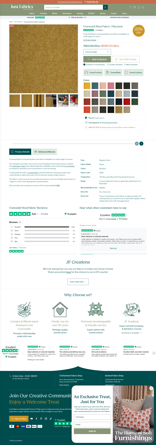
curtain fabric (33, 172)
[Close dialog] (151, 388)
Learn (124, 13)
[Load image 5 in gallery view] (63, 100)
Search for (54, 7)
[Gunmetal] (95, 101)
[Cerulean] (95, 85)
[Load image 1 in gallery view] (14, 100)
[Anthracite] (127, 85)
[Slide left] (137, 144)
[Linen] (127, 109)
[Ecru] (119, 93)
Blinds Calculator (132, 64)
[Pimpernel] (87, 101)
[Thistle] (95, 93)
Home (11, 22)
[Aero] (111, 101)
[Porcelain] (87, 93)
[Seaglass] (103, 93)
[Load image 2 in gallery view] (26, 100)
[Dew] (127, 93)
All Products (18, 22)
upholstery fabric (19, 166)
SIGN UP (92, 431)
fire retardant (69, 166)
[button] (142, 7)
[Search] (105, 7)
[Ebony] (111, 109)
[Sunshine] (87, 85)
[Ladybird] (127, 101)
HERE (58, 185)
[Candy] (111, 85)
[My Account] (138, 7)
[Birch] (103, 101)
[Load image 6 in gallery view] (75, 100)
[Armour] (103, 109)
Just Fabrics (18, 441)
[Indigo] (119, 101)
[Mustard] (119, 109)
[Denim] (134, 93)
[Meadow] (134, 101)
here (68, 271)
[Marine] (111, 93)
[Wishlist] (130, 7)
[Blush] (103, 85)
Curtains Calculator (116, 64)
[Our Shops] (134, 7)
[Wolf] (134, 85)
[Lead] (95, 109)
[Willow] (119, 85)
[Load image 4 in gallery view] (51, 100)
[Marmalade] (87, 109)
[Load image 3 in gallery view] (38, 100)
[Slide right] (141, 144)
